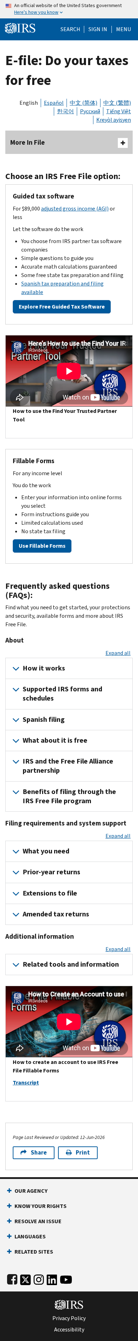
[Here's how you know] (69, 9)
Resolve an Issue (38, 1221)
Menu (123, 29)
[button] (97, 29)
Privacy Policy (69, 1318)
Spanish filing (44, 719)
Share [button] (39, 1153)
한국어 (65, 111)
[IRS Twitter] (25, 1278)
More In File (27, 142)
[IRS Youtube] (66, 1278)
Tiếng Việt (118, 111)
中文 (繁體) (117, 103)
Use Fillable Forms (42, 545)
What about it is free (55, 740)
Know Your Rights (41, 1206)
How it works (44, 668)
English (28, 103)
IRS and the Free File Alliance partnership (68, 765)
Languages (30, 1236)
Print (83, 1153)
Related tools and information (71, 964)
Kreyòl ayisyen (113, 119)
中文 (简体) (83, 103)
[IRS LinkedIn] (52, 1278)
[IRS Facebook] (12, 1278)
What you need (46, 851)
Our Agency (31, 1191)
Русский (90, 111)
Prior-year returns (51, 872)
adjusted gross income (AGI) (75, 208)
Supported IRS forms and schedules (62, 693)
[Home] (20, 27)
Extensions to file (50, 893)
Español (54, 103)
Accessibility (69, 1329)
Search (70, 29)
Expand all (118, 653)
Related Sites (34, 1251)
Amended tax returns (56, 914)
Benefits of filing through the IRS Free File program (69, 796)
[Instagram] (39, 1278)
